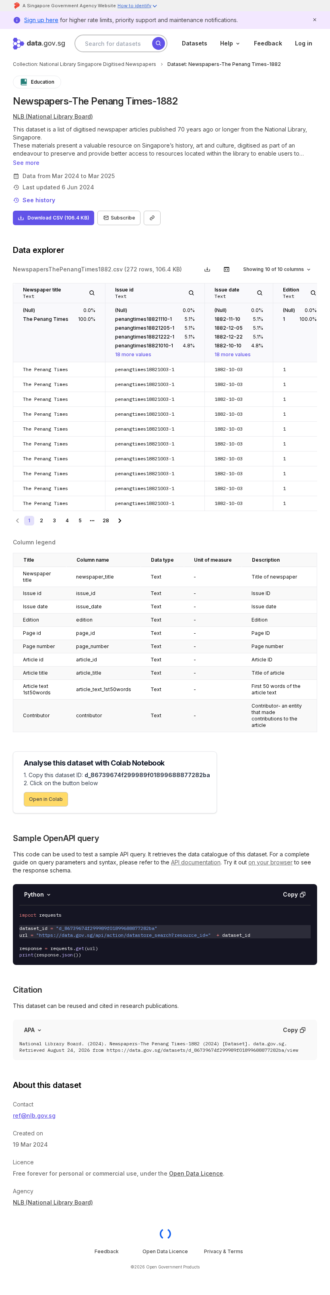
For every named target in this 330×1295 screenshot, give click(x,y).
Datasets (194, 43)
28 (106, 520)
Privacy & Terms (223, 1251)
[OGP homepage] (165, 1234)
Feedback (268, 43)
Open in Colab (46, 799)
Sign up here (41, 19)
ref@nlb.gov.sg (34, 1115)
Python (34, 894)
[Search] (158, 43)
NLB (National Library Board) (53, 116)
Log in (303, 43)
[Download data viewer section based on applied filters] (207, 269)
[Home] (39, 43)
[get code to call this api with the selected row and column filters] (227, 269)
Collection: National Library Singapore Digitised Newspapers (84, 64)
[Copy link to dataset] (152, 218)
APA (29, 1029)
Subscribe (123, 218)
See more (26, 162)
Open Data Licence (196, 1173)
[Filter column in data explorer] (92, 293)
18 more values (133, 354)
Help (226, 43)
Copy (290, 894)
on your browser (270, 862)
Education (42, 82)
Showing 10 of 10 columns (273, 269)
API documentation (196, 862)
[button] (138, 6)
